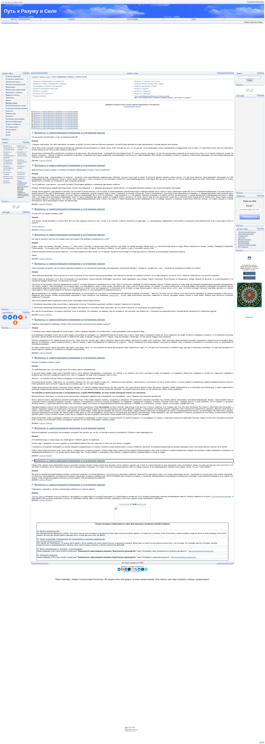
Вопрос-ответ (45, 77)
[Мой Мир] (125, 569)
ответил (42, 160)
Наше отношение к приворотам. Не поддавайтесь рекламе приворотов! (72, 539)
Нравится (249, 317)
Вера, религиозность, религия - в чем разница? (61, 549)
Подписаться (249, 216)
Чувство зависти (38, 496)
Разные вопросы (6, 182)
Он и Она (241, 237)
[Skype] (146, 569)
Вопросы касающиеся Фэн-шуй (8, 168)
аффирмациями (113, 474)
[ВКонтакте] (119, 569)
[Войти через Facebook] (15, 317)
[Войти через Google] (25, 317)
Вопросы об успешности (8, 177)
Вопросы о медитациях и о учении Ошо (8, 148)
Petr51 (48, 160)
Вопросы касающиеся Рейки (22, 162)
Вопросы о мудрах (7, 173)
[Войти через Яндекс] (20, 317)
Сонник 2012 (243, 236)
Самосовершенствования (221, 496)
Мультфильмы (243, 243)
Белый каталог (243, 241)
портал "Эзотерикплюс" (21, 19)
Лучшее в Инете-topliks (247, 245)
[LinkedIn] (139, 569)
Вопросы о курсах (21, 167)
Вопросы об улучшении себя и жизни (22, 154)
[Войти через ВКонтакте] (10, 317)
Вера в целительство (49, 531)
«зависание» (114, 295)
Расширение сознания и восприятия (8, 162)
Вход (194, 19)
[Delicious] (135, 569)
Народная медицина (246, 234)
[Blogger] (132, 569)
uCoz (261, 742)
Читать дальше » (38, 226)
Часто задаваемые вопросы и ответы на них (22, 183)
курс (155, 246)
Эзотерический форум (247, 232)
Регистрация (132, 19)
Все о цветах (243, 247)
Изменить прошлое (48, 555)
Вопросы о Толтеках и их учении (22, 148)
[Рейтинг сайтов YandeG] (131, 727)
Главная (71, 19)
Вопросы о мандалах (21, 173)
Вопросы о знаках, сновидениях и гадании (9, 154)
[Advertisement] (132, 47)
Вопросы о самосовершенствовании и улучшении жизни (56, 111)
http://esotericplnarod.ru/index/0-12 (50, 541)
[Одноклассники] (122, 569)
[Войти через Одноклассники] (15, 322)
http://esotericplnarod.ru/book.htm (200, 551)
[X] (129, 569)
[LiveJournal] (142, 569)
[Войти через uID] (4, 317)
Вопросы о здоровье (21, 177)
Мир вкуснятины (244, 239)
